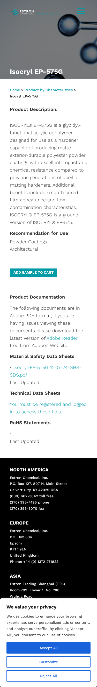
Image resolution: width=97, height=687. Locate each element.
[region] (48, 642)
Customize (48, 662)
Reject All (48, 676)
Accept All (49, 648)
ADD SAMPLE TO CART (33, 272)
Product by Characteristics (49, 90)
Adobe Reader (62, 338)
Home (15, 90)
